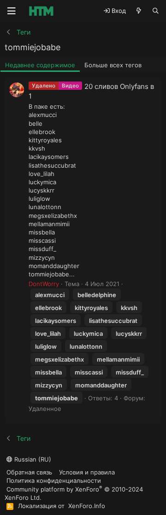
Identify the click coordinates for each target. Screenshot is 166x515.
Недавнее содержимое (40, 65)
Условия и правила (87, 472)
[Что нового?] (139, 11)
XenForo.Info (86, 505)
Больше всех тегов (113, 65)
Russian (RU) (31, 459)
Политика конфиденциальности (53, 480)
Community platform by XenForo (74, 493)
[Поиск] (155, 11)
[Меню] (11, 11)
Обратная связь (29, 472)
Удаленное (45, 408)
